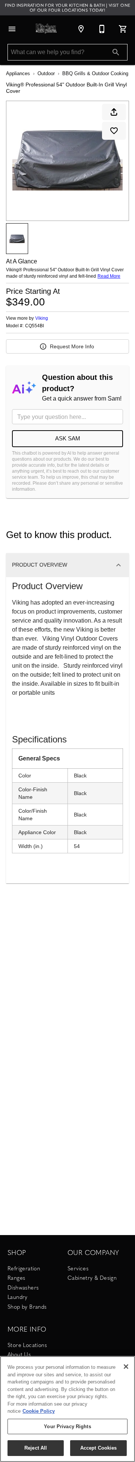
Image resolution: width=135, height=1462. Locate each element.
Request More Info (72, 346)
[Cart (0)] (123, 29)
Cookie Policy (38, 1411)
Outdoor (46, 73)
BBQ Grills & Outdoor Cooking (95, 73)
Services (78, 1268)
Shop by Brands (27, 1306)
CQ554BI (34, 326)
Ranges (16, 1277)
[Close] (126, 1366)
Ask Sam (67, 438)
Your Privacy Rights (67, 1426)
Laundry (18, 1296)
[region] (67, 1409)
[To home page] (47, 29)
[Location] (81, 29)
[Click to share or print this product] (114, 112)
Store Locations (27, 1345)
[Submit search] (116, 52)
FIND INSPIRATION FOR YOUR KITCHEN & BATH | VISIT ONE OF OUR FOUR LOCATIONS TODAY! (67, 7)
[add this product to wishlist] (114, 131)
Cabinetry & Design (92, 1277)
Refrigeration (24, 1268)
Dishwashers (23, 1287)
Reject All (35, 1448)
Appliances (18, 73)
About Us (19, 1354)
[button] (12, 29)
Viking (41, 318)
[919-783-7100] (102, 29)
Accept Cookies (98, 1448)
